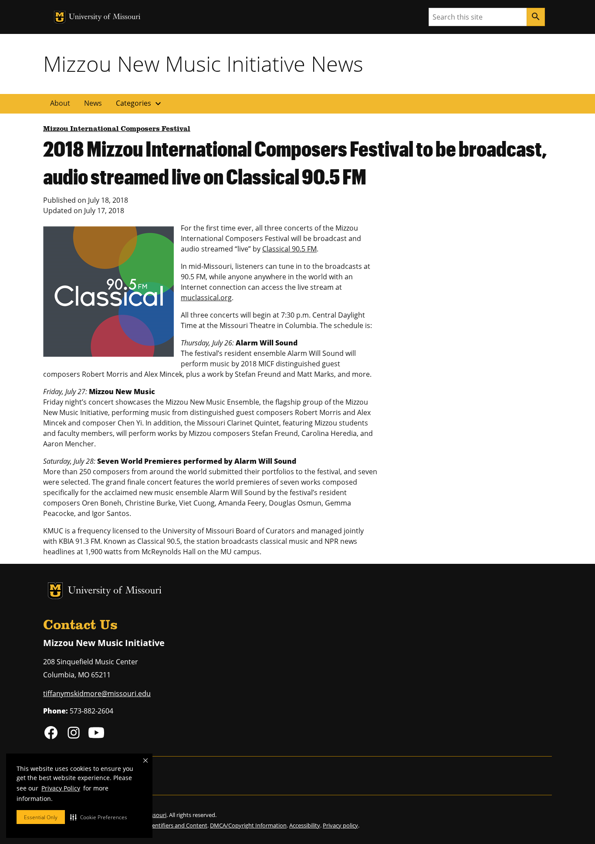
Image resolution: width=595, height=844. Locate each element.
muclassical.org (206, 297)
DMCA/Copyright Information (248, 825)
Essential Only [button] (40, 817)
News (93, 103)
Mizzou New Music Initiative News (203, 63)
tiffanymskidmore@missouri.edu (97, 693)
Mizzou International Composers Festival (116, 129)
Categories (139, 103)
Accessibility (304, 825)
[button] (98, 817)
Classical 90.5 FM (289, 249)
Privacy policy (340, 825)
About (60, 103)
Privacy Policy (60, 788)
